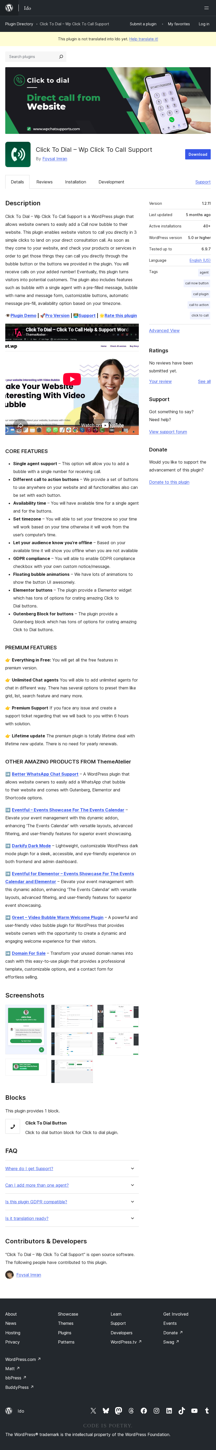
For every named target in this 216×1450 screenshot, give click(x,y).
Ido (21, 1411)
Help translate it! (143, 39)
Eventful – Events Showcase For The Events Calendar (68, 809)
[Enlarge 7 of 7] (131, 1039)
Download (198, 154)
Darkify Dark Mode (31, 845)
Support (203, 181)
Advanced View (164, 330)
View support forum (168, 431)
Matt (12, 1368)
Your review (160, 381)
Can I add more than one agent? (37, 1185)
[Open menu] (207, 8)
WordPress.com (23, 1359)
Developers (121, 1332)
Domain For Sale (29, 953)
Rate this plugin (121, 315)
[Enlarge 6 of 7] (131, 1011)
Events (170, 1323)
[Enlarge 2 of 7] (39, 1065)
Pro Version (57, 315)
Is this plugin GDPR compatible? (36, 1201)
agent (204, 272)
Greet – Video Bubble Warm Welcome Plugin (58, 917)
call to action (199, 305)
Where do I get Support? (29, 1168)
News (10, 1323)
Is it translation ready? (26, 1218)
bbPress (16, 1377)
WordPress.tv (126, 1342)
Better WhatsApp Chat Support (45, 774)
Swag (171, 1342)
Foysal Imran (54, 158)
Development (111, 181)
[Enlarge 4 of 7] (86, 1039)
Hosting (12, 1332)
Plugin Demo (23, 315)
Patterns (66, 1342)
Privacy (12, 1342)
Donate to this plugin (169, 482)
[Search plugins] (61, 56)
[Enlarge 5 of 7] (86, 1066)
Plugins (64, 1332)
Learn (116, 1314)
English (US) (200, 260)
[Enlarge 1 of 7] (39, 1011)
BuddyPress (19, 1387)
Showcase (68, 1314)
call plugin (201, 294)
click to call (200, 315)
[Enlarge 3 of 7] (86, 1011)
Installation (75, 181)
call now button (197, 283)
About (11, 1314)
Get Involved (176, 1314)
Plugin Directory (19, 24)
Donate (173, 1332)
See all (204, 381)
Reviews (44, 181)
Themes (65, 1323)
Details (17, 181)
